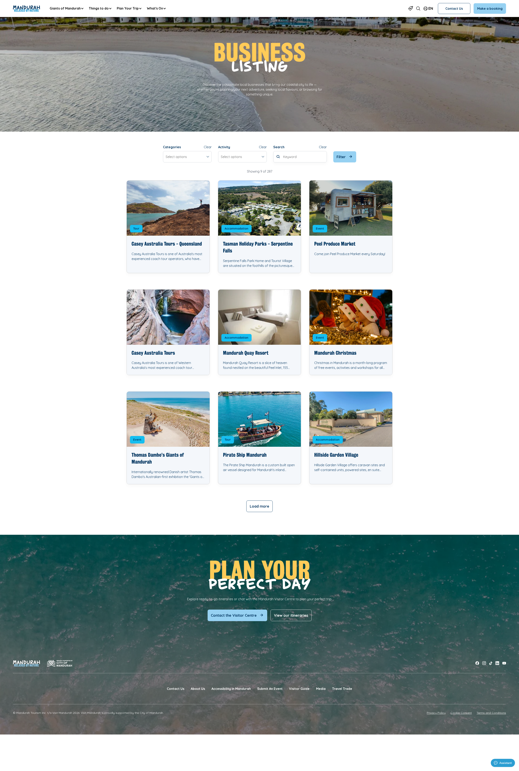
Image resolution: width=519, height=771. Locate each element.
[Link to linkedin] (497, 663)
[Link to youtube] (504, 663)
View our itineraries (291, 615)
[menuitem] (66, 8)
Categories (172, 147)
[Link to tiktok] (490, 663)
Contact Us (454, 8)
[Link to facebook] (477, 663)
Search (278, 147)
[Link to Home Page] (26, 8)
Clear (208, 147)
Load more (259, 506)
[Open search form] (418, 8)
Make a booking (490, 8)
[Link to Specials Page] (410, 8)
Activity (224, 147)
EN (430, 8)
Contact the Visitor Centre (234, 615)
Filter (341, 157)
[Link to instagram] (484, 663)
